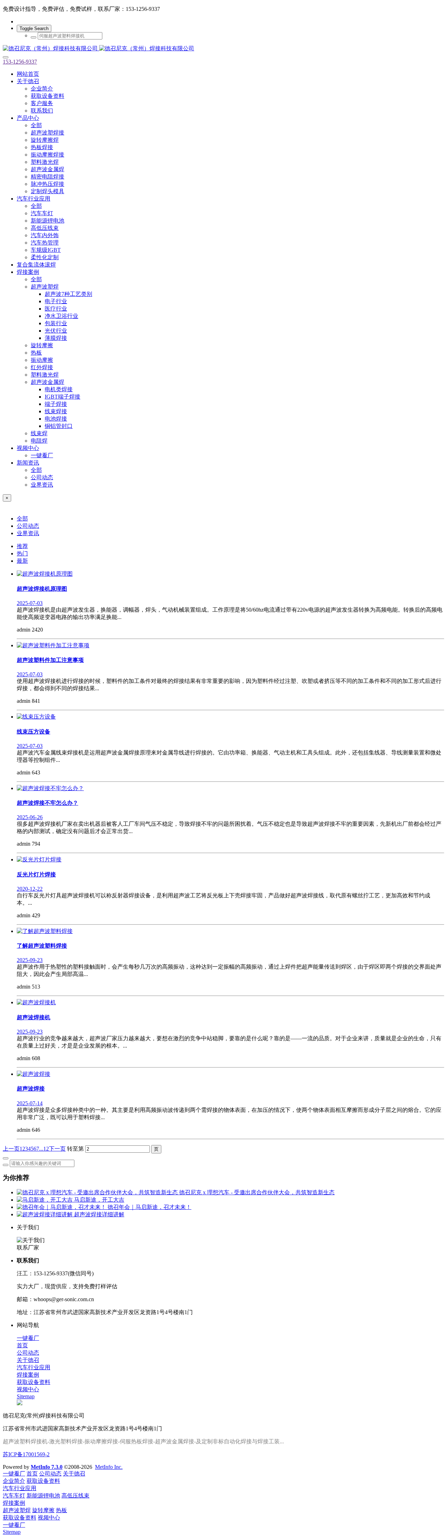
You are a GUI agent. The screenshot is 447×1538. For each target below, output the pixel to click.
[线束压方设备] (36, 717)
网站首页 (28, 74)
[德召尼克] (223, 48)
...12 (44, 1149)
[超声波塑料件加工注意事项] (53, 645)
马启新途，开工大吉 (99, 1200)
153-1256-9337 (20, 62)
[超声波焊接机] (36, 1002)
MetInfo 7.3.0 (47, 1467)
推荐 (22, 546)
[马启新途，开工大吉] (45, 1200)
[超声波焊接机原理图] (45, 574)
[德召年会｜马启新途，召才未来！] (62, 1207)
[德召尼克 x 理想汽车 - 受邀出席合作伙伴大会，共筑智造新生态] (98, 1192)
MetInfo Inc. (109, 1467)
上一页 (11, 1149)
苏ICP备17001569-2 (26, 1454)
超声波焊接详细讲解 (99, 1214)
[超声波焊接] (33, 1074)
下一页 (57, 1149)
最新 (22, 561)
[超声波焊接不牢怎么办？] (50, 788)
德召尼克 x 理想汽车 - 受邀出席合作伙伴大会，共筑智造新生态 (257, 1192)
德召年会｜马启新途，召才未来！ (149, 1207)
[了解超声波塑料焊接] (45, 931)
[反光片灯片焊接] (39, 859)
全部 (36, 125)
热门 (22, 553)
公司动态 (28, 526)
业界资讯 (28, 533)
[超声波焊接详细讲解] (45, 1214)
